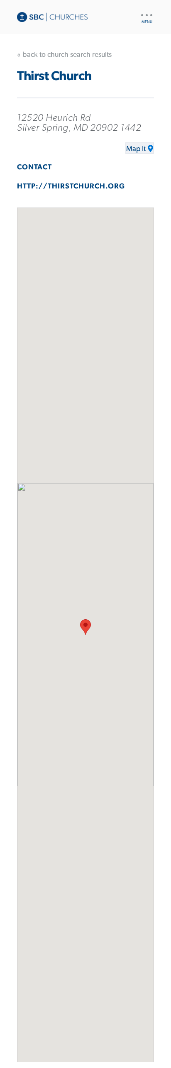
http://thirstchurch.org (71, 186)
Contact (34, 167)
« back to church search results (64, 55)
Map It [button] (136, 149)
